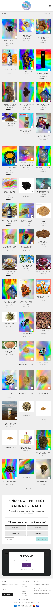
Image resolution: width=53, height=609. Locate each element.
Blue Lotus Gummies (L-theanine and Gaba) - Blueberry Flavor (43, 137)
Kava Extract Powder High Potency (43, 105)
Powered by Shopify (33, 602)
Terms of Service (25, 586)
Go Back (9, 539)
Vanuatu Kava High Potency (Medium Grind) (26, 363)
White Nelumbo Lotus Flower (9, 392)
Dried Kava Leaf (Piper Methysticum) (9, 482)
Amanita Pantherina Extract (43, 482)
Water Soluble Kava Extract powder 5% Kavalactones (10, 303)
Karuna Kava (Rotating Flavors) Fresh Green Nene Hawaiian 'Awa (10, 423)
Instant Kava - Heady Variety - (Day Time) (26, 221)
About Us (24, 593)
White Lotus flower (10, 271)
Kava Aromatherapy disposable (43, 74)
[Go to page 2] (31, 488)
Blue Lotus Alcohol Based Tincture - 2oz (43, 192)
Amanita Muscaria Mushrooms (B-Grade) (26, 302)
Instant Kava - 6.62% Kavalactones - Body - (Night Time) (9, 248)
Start (26, 565)
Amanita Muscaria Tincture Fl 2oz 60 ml (9, 68)
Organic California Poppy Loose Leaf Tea (9, 324)
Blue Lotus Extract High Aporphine (26, 105)
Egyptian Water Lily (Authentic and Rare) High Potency (26, 35)
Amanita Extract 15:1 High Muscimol (10, 41)
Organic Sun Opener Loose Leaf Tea (26, 266)
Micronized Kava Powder (43, 167)
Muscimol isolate (26, 476)
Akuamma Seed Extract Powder (43, 221)
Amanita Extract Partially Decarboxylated (43, 241)
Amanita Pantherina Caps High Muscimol (10, 105)
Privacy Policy (25, 596)
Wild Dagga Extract (43, 362)
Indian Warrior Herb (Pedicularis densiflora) (43, 331)
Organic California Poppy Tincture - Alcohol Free (43, 298)
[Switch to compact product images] (7, 13)
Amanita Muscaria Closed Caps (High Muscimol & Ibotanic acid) (10, 193)
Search (23, 584)
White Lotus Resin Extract (26, 334)
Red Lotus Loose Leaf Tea (43, 271)
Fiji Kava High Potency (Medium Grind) (43, 392)
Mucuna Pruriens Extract (10, 352)
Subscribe (7, 594)
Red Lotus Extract (43, 417)
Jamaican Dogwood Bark (26, 413)
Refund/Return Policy (26, 589)
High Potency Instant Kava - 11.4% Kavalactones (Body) (26, 164)
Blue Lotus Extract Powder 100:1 (10, 124)
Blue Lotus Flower (26, 71)
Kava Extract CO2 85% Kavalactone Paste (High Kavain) (9, 169)
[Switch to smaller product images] (5, 13)
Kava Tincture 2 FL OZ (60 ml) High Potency (9, 221)
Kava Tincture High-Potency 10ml (26, 131)
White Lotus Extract (10, 447)
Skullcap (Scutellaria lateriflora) (43, 453)
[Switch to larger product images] (2, 13)
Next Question (42, 539)
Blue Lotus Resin (26, 195)
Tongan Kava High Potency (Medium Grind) (26, 392)
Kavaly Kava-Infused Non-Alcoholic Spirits (26, 448)
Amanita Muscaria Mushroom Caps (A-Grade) (43, 37)
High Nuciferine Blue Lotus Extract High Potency (26, 248)
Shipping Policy (25, 591)
